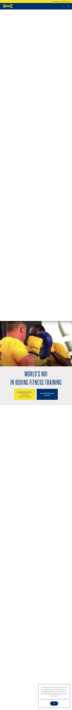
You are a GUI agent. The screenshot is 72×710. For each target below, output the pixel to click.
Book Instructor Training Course (61, 1)
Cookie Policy (63, 699)
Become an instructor (25, 394)
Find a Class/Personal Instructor (47, 394)
